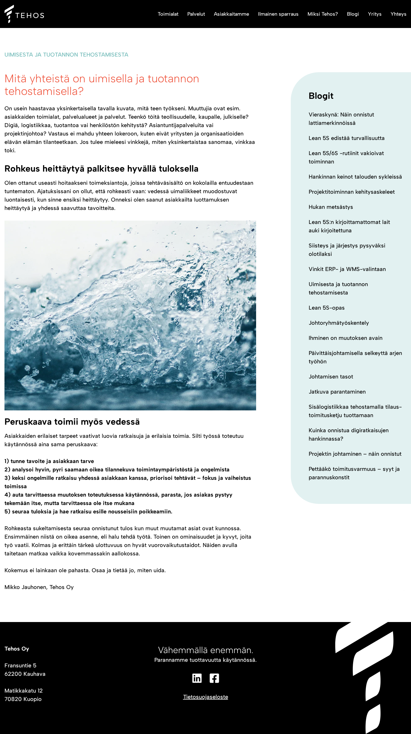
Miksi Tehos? (323, 14)
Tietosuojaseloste (205, 696)
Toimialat (168, 14)
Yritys (375, 14)
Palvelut (196, 14)
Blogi (353, 14)
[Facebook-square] (214, 678)
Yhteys (399, 14)
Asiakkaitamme (231, 14)
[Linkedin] (197, 678)
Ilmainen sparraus (278, 14)
